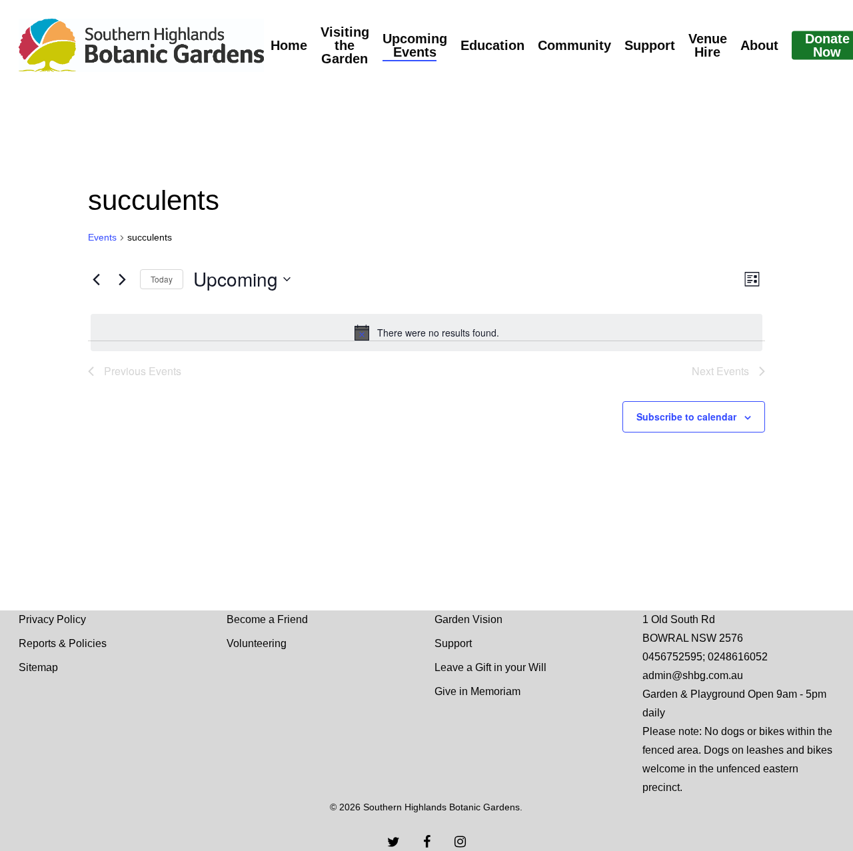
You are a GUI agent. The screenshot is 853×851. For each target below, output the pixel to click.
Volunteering (257, 643)
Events (102, 237)
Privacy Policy (52, 619)
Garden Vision (468, 619)
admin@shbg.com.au (692, 675)
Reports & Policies (63, 643)
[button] (827, 7)
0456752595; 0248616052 (705, 656)
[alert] (426, 332)
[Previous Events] (96, 279)
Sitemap (38, 667)
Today (162, 279)
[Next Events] (122, 279)
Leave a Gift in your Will (490, 667)
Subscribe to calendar (686, 416)
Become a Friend (267, 619)
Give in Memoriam (477, 691)
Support (453, 643)
